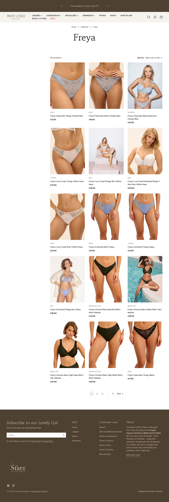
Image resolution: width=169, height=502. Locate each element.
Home (74, 27)
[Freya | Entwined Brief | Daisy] (106, 216)
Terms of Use (36, 441)
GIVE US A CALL (133, 455)
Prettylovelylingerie (22, 491)
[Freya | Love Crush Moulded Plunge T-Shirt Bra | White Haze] (145, 151)
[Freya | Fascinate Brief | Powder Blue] (106, 85)
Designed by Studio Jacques (150, 491)
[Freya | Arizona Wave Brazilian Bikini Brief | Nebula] (106, 279)
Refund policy (105, 454)
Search (102, 427)
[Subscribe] (64, 435)
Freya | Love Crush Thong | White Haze (67, 181)
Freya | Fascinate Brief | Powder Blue (104, 116)
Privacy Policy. (48, 441)
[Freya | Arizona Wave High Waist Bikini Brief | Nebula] (106, 344)
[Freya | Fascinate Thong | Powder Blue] (67, 85)
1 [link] (91, 394)
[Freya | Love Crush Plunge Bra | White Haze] (106, 151)
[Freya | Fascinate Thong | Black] (145, 344)
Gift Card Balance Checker (110, 431)
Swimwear (76, 440)
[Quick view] (81, 67)
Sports (75, 436)
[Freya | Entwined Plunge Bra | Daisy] (67, 279)
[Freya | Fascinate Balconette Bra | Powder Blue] (145, 85)
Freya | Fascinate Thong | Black (141, 375)
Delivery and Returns (108, 436)
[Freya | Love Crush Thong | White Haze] (67, 151)
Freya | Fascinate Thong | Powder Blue (66, 116)
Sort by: (140, 57)
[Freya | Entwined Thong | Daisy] (145, 216)
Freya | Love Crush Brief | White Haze (66, 247)
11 (112, 394)
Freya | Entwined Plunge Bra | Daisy (65, 309)
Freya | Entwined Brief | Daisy (101, 247)
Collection (84, 27)
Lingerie (75, 431)
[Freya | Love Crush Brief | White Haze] (67, 216)
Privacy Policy (105, 445)
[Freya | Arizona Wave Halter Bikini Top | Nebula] (145, 279)
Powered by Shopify (39, 491)
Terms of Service (106, 440)
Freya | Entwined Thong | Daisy (141, 247)
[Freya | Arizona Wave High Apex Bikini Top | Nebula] (67, 344)
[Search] (148, 17)
